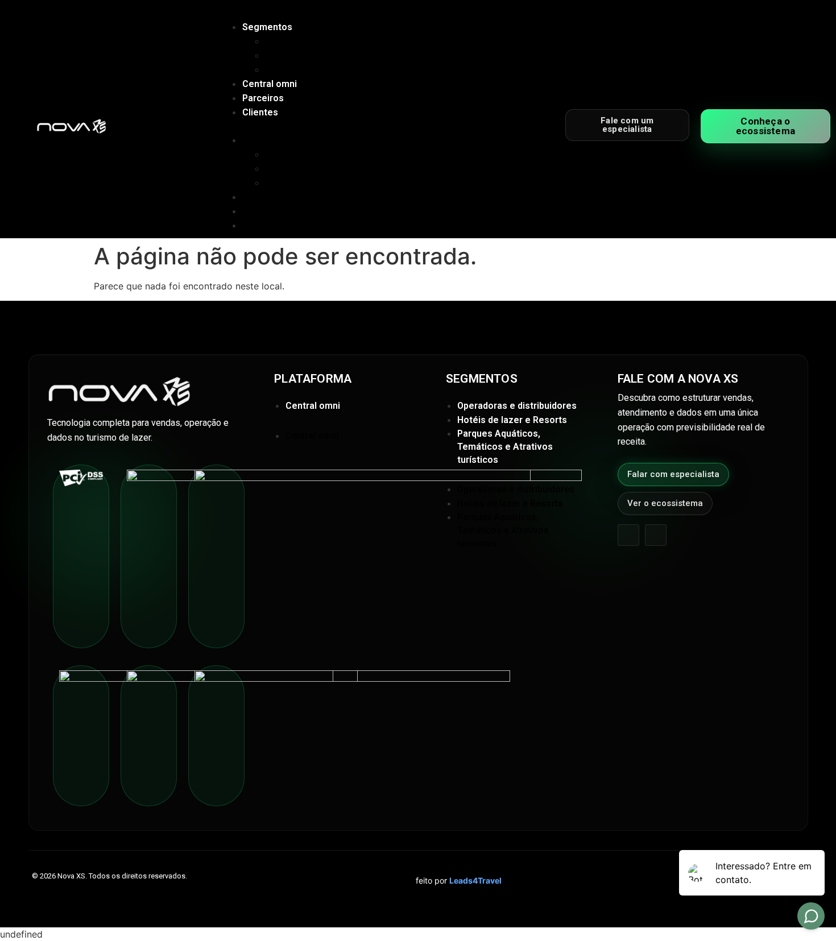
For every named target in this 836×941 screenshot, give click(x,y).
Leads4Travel (475, 880)
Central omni (269, 83)
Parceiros (263, 98)
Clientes (260, 112)
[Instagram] (628, 535)
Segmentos (267, 27)
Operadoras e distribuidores (323, 41)
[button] (351, 126)
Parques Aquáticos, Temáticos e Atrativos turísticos (373, 69)
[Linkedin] (656, 535)
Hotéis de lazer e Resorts (318, 55)
